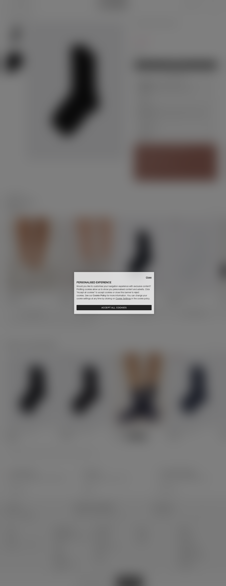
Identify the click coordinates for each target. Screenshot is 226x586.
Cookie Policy (99, 295)
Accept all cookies (114, 307)
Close (149, 277)
